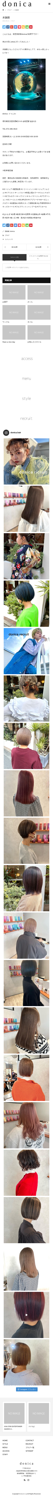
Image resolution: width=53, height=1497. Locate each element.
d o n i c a (17, 3)
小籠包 (31, 1426)
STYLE (5, 1444)
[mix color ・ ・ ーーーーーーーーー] (26, 1315)
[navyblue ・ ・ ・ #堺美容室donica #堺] (26, 604)
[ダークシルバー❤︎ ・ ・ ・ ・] (26, 983)
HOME (5, 1440)
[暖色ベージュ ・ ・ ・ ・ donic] (26, 1078)
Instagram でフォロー (28, 1389)
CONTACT (30, 1440)
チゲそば (7, 1426)
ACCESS (5, 1451)
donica (12, 231)
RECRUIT (29, 1444)
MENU (5, 1447)
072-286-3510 (29, 1487)
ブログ (13, 21)
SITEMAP (29, 1451)
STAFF (5, 1454)
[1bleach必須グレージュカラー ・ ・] (26, 1030)
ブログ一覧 (30, 1447)
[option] (14, 1416)
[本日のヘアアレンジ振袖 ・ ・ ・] (26, 556)
